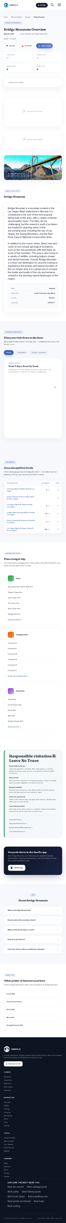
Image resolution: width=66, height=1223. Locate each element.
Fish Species (8, 1144)
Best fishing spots (31, 1191)
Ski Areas (7, 1102)
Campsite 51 (12, 670)
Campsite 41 (12, 648)
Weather (7, 1151)
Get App (42, 5)
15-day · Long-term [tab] (39, 352)
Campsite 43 (12, 665)
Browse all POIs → (14, 727)
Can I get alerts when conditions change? (26, 949)
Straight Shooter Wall (15, 721)
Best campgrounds (37, 1186)
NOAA (48, 1218)
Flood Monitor (9, 1148)
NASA (57, 1218)
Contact (6, 1176)
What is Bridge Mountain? (19, 910)
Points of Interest (16, 17)
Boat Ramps (8, 1116)
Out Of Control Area (14, 705)
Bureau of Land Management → (21, 827)
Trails (6, 1122)
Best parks (13, 1191)
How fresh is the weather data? (22, 920)
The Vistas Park (13, 603)
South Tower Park (14, 598)
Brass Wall (12, 710)
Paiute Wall (12, 699)
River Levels (8, 1087)
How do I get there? (16, 939)
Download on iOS (14, 1064)
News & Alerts (9, 1141)
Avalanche (7, 1090)
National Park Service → (18, 823)
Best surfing (14, 1206)
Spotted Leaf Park (14, 614)
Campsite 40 (12, 643)
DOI (61, 1218)
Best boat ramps (16, 1196)
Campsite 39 (12, 654)
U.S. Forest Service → (17, 831)
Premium (7, 1166)
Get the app (17, 868)
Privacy (6, 1173)
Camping (7, 1112)
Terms (6, 1170)
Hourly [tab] (8, 352)
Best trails (39, 1201)
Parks (6, 1119)
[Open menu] (59, 5)
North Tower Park (14, 608)
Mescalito (11, 716)
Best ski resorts (16, 1186)
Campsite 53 (12, 659)
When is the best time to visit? (21, 930)
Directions (26, 46)
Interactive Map (9, 1138)
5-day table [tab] (21, 352)
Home (6, 17)
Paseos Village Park (15, 592)
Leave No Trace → (15, 820)
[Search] (52, 5)
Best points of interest (19, 1201)
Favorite (10, 46)
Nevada (27, 17)
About (6, 1163)
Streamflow (8, 1080)
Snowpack (7, 1077)
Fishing (6, 1109)
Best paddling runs (38, 1196)
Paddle (6, 1105)
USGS (43, 1218)
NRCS (52, 1218)
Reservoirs (7, 1083)
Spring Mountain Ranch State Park (20, 587)
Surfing (6, 1125)
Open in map (44, 46)
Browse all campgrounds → (18, 676)
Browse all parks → (15, 620)
